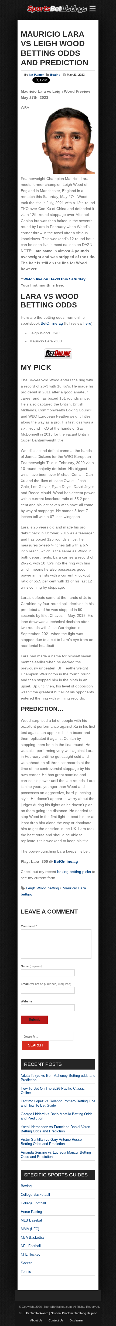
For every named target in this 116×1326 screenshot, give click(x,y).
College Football (33, 1203)
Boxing (55, 74)
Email (46, 984)
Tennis (26, 1272)
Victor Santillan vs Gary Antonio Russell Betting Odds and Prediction (52, 1141)
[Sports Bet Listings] (57, 13)
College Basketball (35, 1195)
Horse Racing (31, 1212)
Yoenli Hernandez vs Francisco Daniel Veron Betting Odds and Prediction (55, 1129)
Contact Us (56, 1320)
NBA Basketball (33, 1238)
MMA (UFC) (30, 1229)
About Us (36, 1320)
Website (26, 1001)
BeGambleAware (37, 1313)
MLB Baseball (32, 1220)
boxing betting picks (74, 871)
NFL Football (31, 1246)
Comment (29, 926)
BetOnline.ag (52, 323)
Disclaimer (76, 1320)
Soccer (26, 1263)
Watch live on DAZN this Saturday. (54, 279)
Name (32, 966)
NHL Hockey (30, 1254)
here (87, 323)
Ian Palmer (36, 74)
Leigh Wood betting (42, 888)
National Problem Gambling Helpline (74, 1313)
